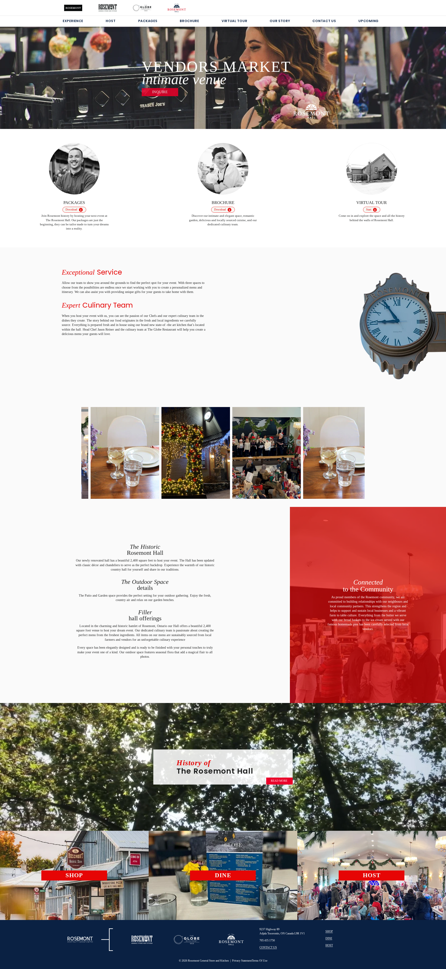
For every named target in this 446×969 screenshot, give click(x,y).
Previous (92, 451)
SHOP (329, 931)
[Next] (413, 72)
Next (353, 452)
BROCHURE (189, 21)
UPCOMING (368, 21)
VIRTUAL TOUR (234, 21)
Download (71, 209)
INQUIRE (160, 92)
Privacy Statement (242, 960)
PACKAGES (147, 21)
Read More (279, 780)
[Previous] (32, 72)
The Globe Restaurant (162, 329)
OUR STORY (280, 21)
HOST (111, 21)
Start (368, 209)
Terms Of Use (259, 960)
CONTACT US (324, 21)
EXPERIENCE (73, 21)
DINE (328, 938)
